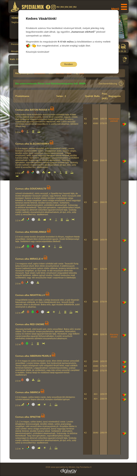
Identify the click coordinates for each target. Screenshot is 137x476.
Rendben (68, 64)
